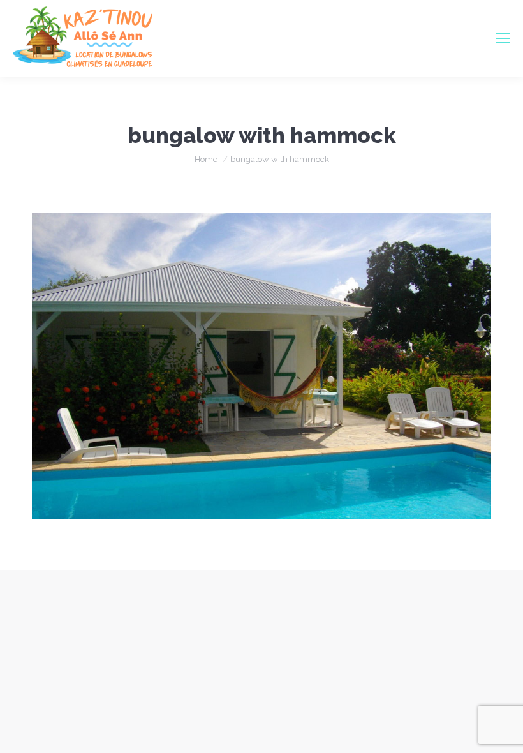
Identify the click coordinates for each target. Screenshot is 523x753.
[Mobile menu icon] (502, 38)
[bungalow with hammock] (261, 366)
